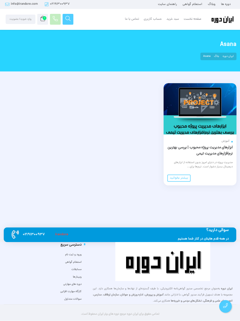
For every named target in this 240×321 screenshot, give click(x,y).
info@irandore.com (24, 4)
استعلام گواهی (192, 4)
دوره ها (226, 4)
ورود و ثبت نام (73, 255)
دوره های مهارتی (72, 284)
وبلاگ (211, 4)
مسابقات (76, 269)
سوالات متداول (73, 299)
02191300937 (60, 4)
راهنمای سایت (167, 4)
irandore (61, 234)
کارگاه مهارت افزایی (71, 292)
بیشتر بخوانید (179, 178)
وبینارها (77, 277)
